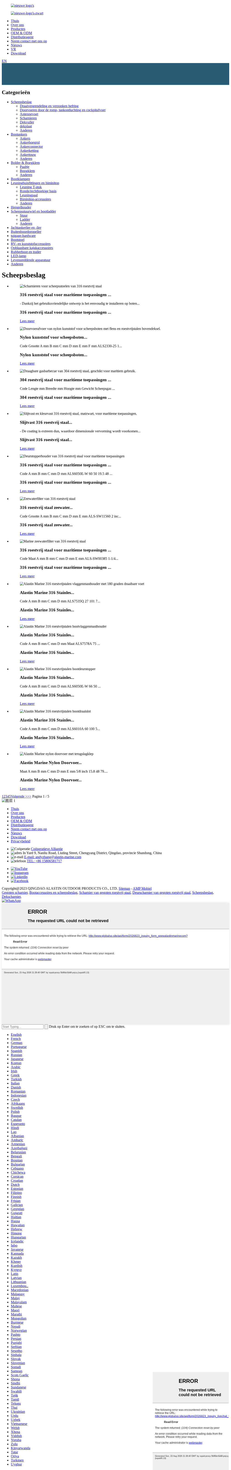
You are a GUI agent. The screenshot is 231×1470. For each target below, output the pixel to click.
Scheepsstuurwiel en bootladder (33, 211)
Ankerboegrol (30, 142)
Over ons (17, 25)
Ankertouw (28, 155)
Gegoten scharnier (15, 892)
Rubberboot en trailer (26, 252)
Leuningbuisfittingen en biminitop (35, 183)
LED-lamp (18, 256)
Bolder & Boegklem (25, 163)
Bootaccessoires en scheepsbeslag (53, 892)
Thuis (15, 21)
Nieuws (16, 45)
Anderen (26, 130)
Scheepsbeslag (21, 102)
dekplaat (26, 126)
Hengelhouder (21, 207)
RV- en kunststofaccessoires (31, 244)
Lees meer (27, 321)
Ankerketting (29, 150)
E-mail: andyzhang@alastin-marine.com (52, 857)
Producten (18, 29)
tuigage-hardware (23, 236)
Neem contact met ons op (29, 41)
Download (18, 53)
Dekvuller (27, 122)
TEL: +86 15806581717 (44, 861)
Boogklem (27, 171)
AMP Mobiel (142, 888)
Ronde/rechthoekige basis (38, 191)
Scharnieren (28, 118)
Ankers (25, 138)
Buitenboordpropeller (26, 232)
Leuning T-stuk (31, 187)
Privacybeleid (20, 841)
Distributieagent (22, 37)
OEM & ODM (21, 33)
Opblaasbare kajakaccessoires (32, 248)
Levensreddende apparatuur (30, 260)
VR (13, 49)
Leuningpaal (29, 195)
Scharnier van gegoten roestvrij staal (105, 892)
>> (29, 796)
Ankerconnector (31, 146)
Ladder (25, 219)
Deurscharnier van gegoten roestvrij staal (161, 892)
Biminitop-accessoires (35, 199)
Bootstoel (17, 240)
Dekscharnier (11, 896)
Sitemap (124, 888)
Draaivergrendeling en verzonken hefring (49, 106)
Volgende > (19, 796)
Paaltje (24, 167)
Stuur (24, 215)
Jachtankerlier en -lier (26, 227)
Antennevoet (29, 114)
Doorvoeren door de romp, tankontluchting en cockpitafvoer (63, 110)
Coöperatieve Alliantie (47, 849)
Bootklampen (20, 179)
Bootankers (19, 134)
